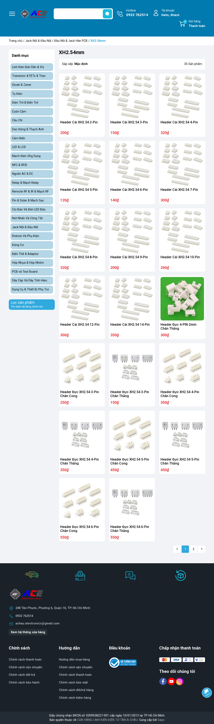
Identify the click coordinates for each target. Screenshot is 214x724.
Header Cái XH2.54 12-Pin (79, 325)
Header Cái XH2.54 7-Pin (179, 190)
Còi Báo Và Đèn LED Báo (29, 209)
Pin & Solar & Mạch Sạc (28, 200)
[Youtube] (172, 681)
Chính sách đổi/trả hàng (76, 690)
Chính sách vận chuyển (25, 667)
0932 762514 (24, 616)
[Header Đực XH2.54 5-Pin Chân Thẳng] (182, 433)
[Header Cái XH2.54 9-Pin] (132, 231)
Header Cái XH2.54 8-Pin (79, 257)
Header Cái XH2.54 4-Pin (179, 122)
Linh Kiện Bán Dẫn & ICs (28, 67)
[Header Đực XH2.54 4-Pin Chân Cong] (182, 366)
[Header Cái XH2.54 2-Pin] (82, 96)
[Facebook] (163, 681)
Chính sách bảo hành (24, 682)
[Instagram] (179, 681)
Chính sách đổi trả (22, 675)
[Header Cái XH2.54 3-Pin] (132, 96)
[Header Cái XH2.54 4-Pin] (182, 96)
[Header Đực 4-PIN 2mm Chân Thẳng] (182, 298)
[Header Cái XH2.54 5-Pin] (82, 164)
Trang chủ (15, 41)
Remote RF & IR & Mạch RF (30, 191)
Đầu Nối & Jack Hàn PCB (71, 41)
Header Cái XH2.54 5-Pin (79, 190)
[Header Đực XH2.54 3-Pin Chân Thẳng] (132, 366)
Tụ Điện (17, 94)
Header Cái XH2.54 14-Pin (130, 325)
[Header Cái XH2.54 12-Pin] (82, 298)
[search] (107, 13)
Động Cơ (18, 245)
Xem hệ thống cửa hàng (28, 632)
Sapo (161, 720)
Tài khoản (170, 13)
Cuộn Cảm (19, 111)
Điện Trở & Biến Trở (25, 102)
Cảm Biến (18, 138)
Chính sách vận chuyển (75, 667)
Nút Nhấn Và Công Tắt (27, 218)
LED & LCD (19, 147)
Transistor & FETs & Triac (29, 76)
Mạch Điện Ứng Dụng (26, 156)
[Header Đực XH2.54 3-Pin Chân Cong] (82, 366)
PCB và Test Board (24, 271)
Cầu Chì (17, 120)
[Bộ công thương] (123, 662)
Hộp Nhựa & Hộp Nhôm (28, 263)
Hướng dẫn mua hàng (74, 659)
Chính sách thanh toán (75, 675)
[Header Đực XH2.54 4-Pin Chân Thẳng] (82, 433)
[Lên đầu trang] (207, 704)
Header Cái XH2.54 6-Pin (129, 190)
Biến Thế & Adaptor (25, 254)
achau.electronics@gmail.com (37, 623)
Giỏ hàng (195, 24)
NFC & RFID (19, 165)
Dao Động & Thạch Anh (28, 129)
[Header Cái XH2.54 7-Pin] (182, 164)
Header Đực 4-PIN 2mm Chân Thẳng (178, 326)
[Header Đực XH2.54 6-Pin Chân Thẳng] (132, 501)
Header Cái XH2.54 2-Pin (79, 122)
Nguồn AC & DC (22, 174)
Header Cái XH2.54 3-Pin (129, 122)
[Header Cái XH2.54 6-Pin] (132, 164)
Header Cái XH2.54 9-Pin (129, 257)
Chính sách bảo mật (73, 682)
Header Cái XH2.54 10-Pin (180, 257)
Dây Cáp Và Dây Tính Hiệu (29, 280)
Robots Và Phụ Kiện (25, 236)
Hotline (137, 13)
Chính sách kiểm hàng (75, 698)
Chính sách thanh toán (25, 659)
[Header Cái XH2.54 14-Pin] (132, 298)
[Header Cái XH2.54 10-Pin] (182, 231)
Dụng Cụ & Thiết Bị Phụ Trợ (30, 289)
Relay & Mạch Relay (25, 183)
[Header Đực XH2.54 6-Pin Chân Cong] (82, 501)
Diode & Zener (21, 85)
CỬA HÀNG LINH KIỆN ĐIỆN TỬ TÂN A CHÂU (107, 720)
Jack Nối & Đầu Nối (38, 41)
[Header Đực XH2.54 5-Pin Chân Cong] (132, 433)
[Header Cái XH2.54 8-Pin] (82, 231)
